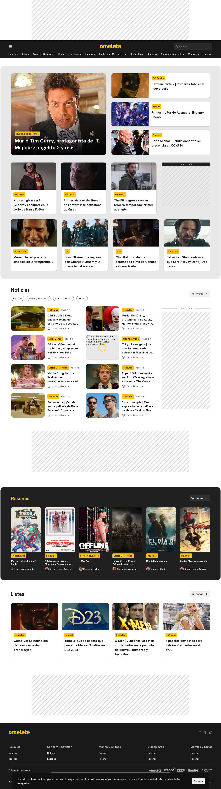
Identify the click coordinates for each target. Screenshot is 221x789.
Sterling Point (137, 54)
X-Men (25, 54)
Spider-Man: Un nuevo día (112, 54)
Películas (17, 298)
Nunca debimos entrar (172, 54)
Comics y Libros (63, 298)
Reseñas (13, 758)
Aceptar (198, 781)
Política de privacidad (20, 769)
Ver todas (197, 293)
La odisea (90, 54)
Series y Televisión (38, 298)
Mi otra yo (193, 54)
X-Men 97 (152, 54)
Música (82, 298)
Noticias (13, 753)
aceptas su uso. (127, 779)
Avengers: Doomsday (44, 54)
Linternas (13, 54)
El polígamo (209, 54)
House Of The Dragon (70, 54)
